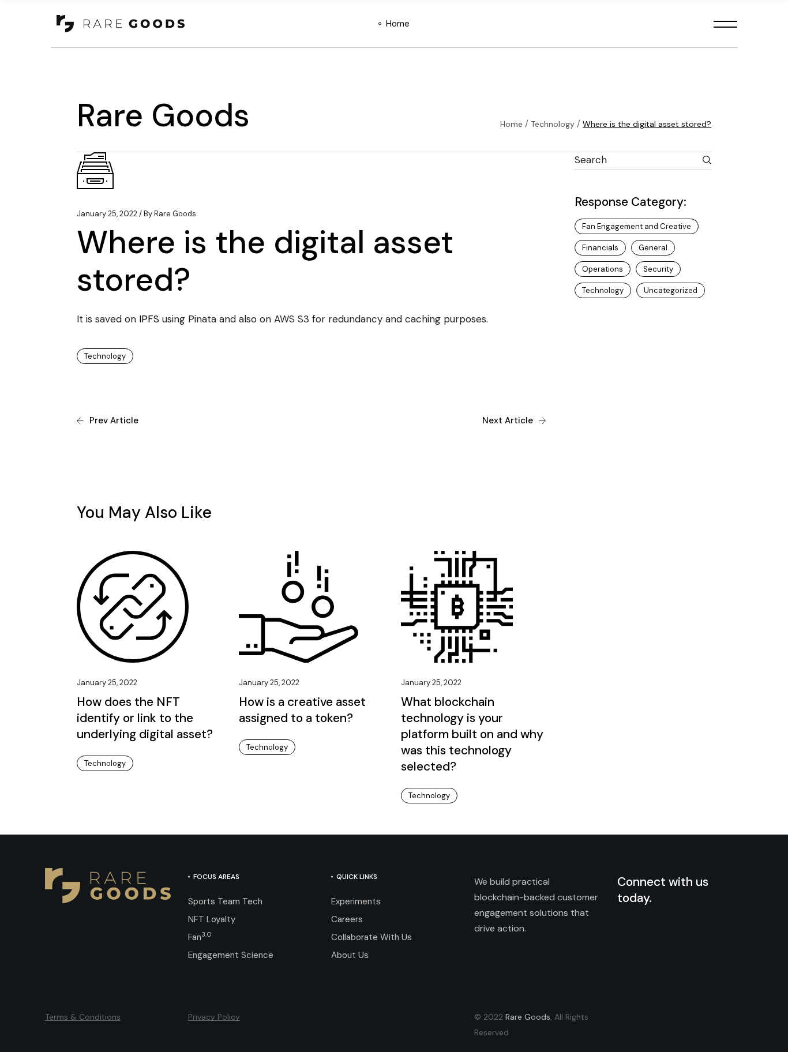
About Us (350, 955)
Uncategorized (670, 290)
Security (658, 269)
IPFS (149, 319)
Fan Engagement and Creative (636, 226)
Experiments (356, 901)
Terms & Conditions (83, 1017)
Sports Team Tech (225, 901)
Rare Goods (170, 214)
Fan (200, 937)
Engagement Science (230, 955)
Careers (347, 919)
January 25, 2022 (107, 214)
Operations (602, 269)
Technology (553, 124)
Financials (600, 248)
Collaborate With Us (371, 937)
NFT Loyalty (211, 919)
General (653, 248)
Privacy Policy (214, 1017)
